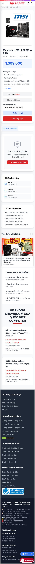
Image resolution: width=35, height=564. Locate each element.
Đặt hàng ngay (17, 119)
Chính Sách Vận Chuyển (10, 452)
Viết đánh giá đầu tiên (17, 162)
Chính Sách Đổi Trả (9, 458)
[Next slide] (33, 234)
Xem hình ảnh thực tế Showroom (16, 339)
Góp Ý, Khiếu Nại (8, 435)
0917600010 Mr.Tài (8, 536)
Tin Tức (4, 410)
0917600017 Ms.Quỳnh (9, 552)
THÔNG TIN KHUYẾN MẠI (12, 467)
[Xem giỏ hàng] (32, 3)
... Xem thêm (7, 89)
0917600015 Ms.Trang (9, 548)
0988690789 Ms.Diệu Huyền (11, 559)
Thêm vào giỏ (18, 113)
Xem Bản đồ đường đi (12, 343)
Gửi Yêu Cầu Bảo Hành (10, 431)
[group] (17, 0)
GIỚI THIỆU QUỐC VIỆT (11, 395)
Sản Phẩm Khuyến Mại (10, 475)
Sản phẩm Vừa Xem (9, 486)
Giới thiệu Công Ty (8, 399)
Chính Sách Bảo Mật (9, 462)
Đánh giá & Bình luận (10, 128)
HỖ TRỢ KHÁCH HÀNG (11, 416)
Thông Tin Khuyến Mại (10, 472)
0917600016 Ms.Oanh (9, 550)
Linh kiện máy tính (15, 7)
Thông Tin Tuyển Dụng (10, 406)
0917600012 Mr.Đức (8, 541)
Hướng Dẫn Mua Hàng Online (12, 421)
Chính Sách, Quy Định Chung (12, 448)
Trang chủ (4, 7)
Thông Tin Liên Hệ (8, 403)
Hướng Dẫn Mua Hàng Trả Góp (13, 428)
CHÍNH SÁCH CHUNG (11, 444)
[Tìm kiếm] (28, 3)
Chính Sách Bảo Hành (9, 455)
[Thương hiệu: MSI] (21, 16)
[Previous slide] (30, 234)
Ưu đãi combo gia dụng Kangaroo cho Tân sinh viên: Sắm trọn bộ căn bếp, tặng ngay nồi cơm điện (16, 260)
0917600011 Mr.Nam (8, 538)
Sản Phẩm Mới (7, 482)
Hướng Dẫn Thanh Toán (10, 424)
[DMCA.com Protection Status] (17, 438)
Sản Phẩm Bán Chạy (9, 479)
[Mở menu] (2, 3)
